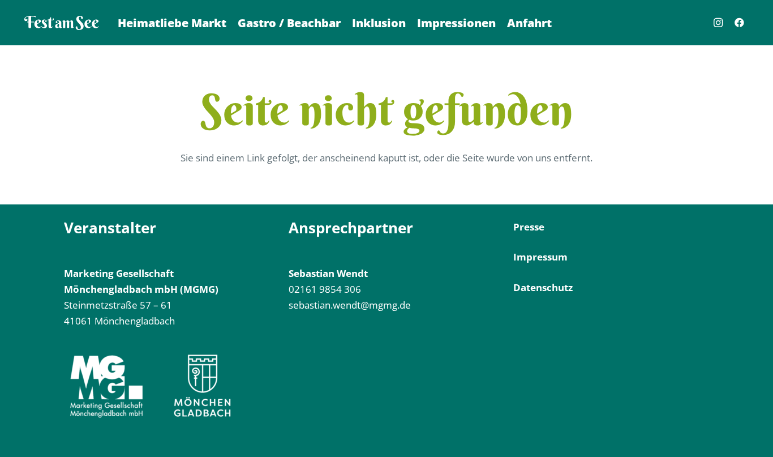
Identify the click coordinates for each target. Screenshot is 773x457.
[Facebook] (739, 22)
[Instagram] (718, 22)
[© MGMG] (61, 23)
